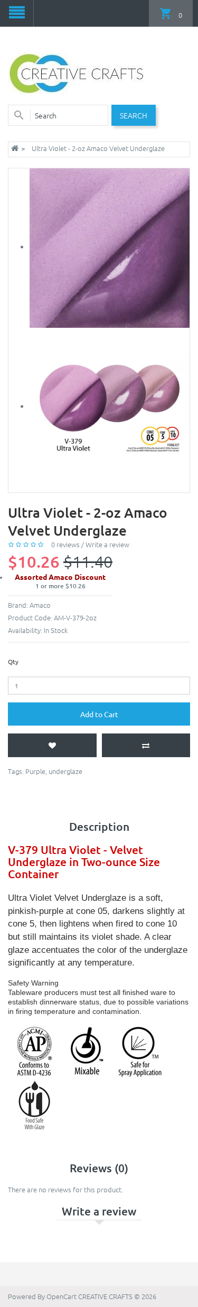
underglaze (65, 771)
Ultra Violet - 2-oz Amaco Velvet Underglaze (98, 148)
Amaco (40, 605)
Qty (13, 661)
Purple (35, 771)
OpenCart (61, 1296)
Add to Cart (99, 714)
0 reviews (65, 544)
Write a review (107, 544)
